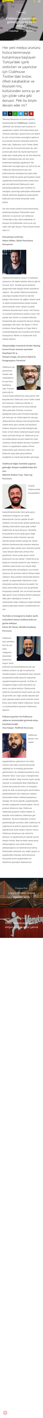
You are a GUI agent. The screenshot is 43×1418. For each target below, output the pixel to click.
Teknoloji (21, 12)
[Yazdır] (25, 113)
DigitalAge (13, 31)
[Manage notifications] (5, 1413)
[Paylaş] (4, 113)
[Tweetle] (10, 113)
